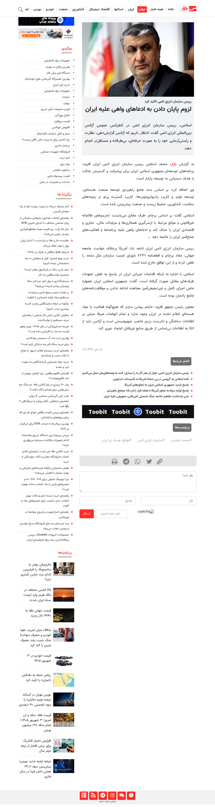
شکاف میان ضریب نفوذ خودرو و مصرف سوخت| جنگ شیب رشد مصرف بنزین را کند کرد (35, 638)
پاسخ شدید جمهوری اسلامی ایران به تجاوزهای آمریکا (157, 385)
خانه (171, 9)
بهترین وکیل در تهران (58, 67)
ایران (131, 9)
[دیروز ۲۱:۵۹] (63, 569)
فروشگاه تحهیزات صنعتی (55, 152)
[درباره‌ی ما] (131, 795)
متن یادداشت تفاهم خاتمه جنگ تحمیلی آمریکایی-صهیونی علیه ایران (146, 396)
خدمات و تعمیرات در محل (55, 182)
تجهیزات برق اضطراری (57, 60)
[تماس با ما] (121, 795)
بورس (37, 9)
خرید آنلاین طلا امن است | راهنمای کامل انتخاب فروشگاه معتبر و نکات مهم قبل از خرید (45, 456)
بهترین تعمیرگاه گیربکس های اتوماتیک (47, 79)
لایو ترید (65, 158)
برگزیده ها (64, 194)
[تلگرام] (102, 795)
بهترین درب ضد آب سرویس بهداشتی (47, 338)
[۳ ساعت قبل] (63, 720)
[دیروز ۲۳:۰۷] (63, 746)
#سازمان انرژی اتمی (151, 440)
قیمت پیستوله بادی (58, 176)
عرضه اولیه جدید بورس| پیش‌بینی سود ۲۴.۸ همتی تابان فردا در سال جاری (35, 769)
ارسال (86, 513)
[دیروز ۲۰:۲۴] (63, 680)
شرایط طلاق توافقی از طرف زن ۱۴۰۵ (48, 252)
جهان (142, 9)
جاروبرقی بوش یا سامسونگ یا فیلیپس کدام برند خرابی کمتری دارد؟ (36, 572)
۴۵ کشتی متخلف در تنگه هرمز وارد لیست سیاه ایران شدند (37, 595)
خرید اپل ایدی (61, 85)
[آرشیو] (83, 795)
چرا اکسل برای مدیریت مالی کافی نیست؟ (46, 140)
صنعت (63, 9)
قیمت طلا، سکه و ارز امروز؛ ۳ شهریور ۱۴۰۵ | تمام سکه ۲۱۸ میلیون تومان (35, 723)
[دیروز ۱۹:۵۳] (63, 766)
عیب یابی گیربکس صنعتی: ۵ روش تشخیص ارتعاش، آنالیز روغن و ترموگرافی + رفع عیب (44, 401)
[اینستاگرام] (112, 795)
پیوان (66, 103)
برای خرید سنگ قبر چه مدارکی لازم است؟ (45, 344)
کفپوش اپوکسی (61, 127)
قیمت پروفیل (62, 121)
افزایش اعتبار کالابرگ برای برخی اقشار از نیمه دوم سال (36, 746)
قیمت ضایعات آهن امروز (55, 109)
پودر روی (65, 164)
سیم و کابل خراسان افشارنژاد (53, 134)
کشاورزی (78, 9)
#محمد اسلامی (181, 440)
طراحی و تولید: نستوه (107, 801)
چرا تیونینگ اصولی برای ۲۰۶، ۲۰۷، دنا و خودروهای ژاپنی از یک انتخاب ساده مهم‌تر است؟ (45, 484)
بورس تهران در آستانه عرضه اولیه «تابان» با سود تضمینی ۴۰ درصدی (35, 699)
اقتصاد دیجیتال (99, 9)
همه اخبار (156, 9)
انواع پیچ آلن (62, 115)
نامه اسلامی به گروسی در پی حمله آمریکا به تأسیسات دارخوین (151, 379)
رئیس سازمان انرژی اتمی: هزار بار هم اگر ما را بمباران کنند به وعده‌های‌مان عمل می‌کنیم (135, 373)
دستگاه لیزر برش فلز (58, 73)
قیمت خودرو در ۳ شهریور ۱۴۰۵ (39, 658)
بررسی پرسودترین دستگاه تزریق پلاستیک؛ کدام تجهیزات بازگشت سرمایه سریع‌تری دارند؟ (45, 440)
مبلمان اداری (62, 146)
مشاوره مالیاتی (61, 170)
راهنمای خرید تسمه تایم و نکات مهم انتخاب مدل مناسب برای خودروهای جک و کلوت (45, 501)
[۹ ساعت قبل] (63, 635)
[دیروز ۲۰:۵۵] (63, 699)
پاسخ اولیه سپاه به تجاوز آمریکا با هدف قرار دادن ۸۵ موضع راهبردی (148, 390)
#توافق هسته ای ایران (116, 440)
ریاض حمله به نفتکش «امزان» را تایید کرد (36, 678)
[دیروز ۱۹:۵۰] (63, 595)
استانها (118, 9)
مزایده (66, 97)
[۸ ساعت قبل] (63, 615)
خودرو (50, 9)
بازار (173, 164)
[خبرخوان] (93, 795)
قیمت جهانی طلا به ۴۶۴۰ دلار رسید (38, 613)
